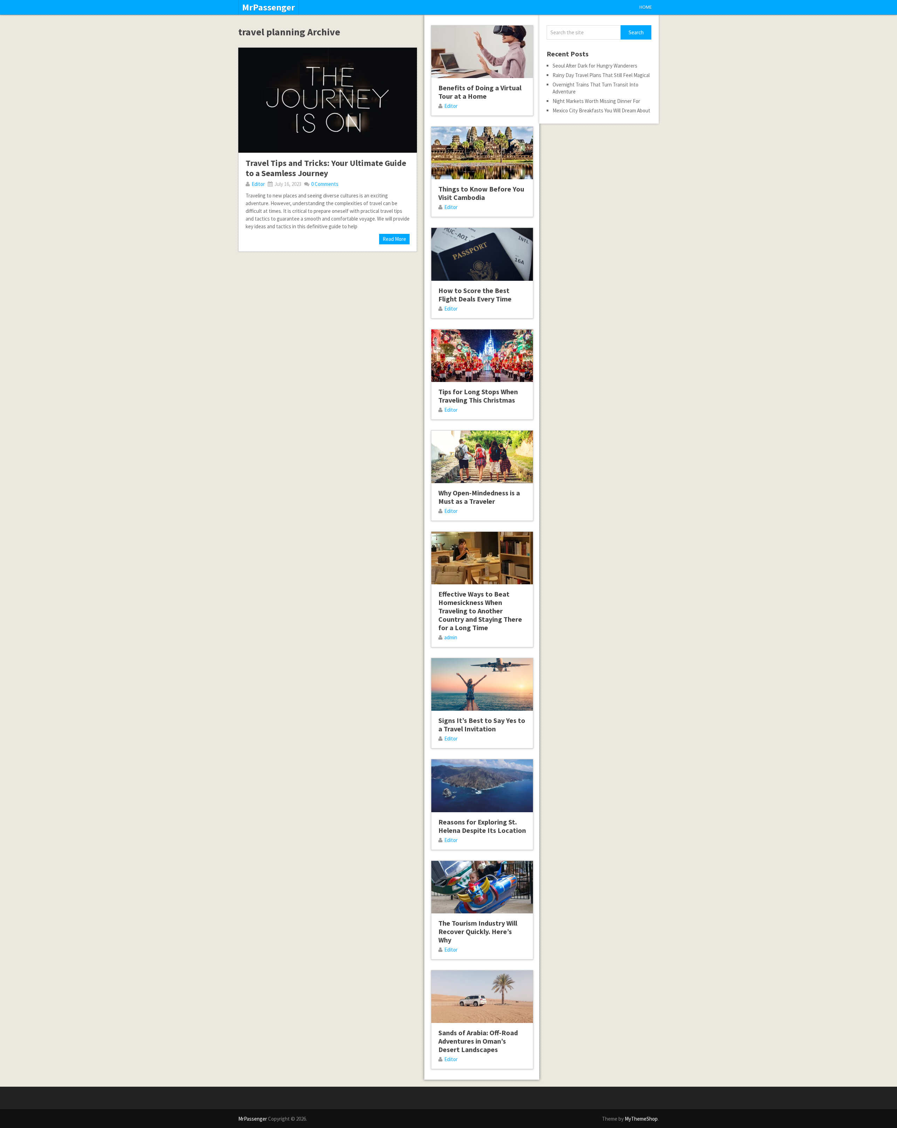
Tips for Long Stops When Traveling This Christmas (478, 395)
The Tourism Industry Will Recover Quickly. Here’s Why (477, 931)
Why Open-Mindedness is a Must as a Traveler (479, 497)
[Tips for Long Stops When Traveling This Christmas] (482, 355)
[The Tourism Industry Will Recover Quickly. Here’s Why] (482, 887)
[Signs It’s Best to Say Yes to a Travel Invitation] (482, 684)
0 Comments (324, 184)
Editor (258, 184)
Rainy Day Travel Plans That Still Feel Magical (601, 75)
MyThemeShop (641, 1118)
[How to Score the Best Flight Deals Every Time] (482, 254)
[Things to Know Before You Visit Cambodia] (482, 153)
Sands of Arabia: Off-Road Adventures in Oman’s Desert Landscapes (478, 1041)
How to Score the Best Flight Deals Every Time (475, 294)
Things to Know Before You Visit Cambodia (481, 193)
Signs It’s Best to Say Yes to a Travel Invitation (481, 724)
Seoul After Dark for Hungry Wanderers (595, 65)
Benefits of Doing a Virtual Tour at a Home (479, 91)
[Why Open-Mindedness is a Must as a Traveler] (482, 457)
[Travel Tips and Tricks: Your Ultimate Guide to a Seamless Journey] (327, 100)
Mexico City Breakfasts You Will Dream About (601, 110)
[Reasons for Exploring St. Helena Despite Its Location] (482, 785)
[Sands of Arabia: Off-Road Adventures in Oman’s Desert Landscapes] (482, 996)
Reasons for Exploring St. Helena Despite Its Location (482, 826)
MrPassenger (268, 7)
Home (645, 7)
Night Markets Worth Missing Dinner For (596, 101)
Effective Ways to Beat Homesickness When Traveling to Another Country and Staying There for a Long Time (480, 611)
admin (450, 637)
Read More (394, 239)
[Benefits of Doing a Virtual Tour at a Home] (482, 52)
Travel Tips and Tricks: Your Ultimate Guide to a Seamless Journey (326, 168)
